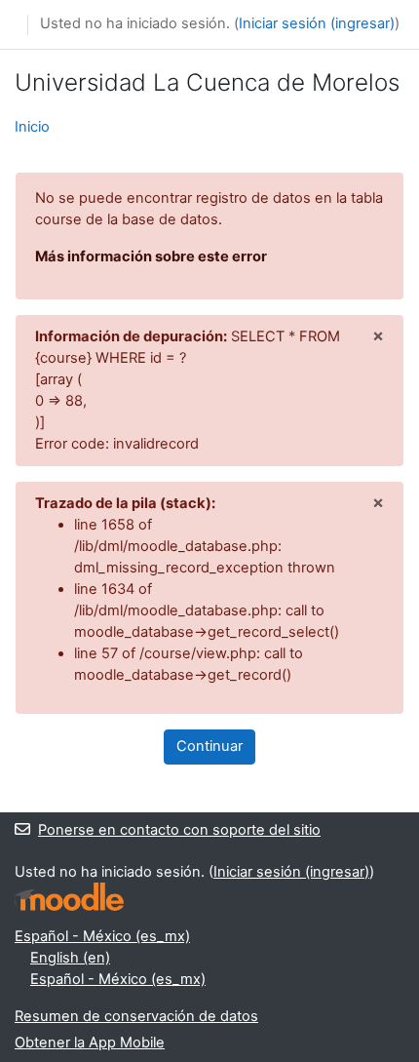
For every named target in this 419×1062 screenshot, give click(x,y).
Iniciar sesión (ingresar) (317, 23)
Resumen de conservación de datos (136, 1016)
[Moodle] (69, 897)
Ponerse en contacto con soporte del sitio (179, 830)
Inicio (32, 127)
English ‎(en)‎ (70, 957)
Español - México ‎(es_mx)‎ (102, 936)
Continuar (209, 746)
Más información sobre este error (151, 256)
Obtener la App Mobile (90, 1042)
